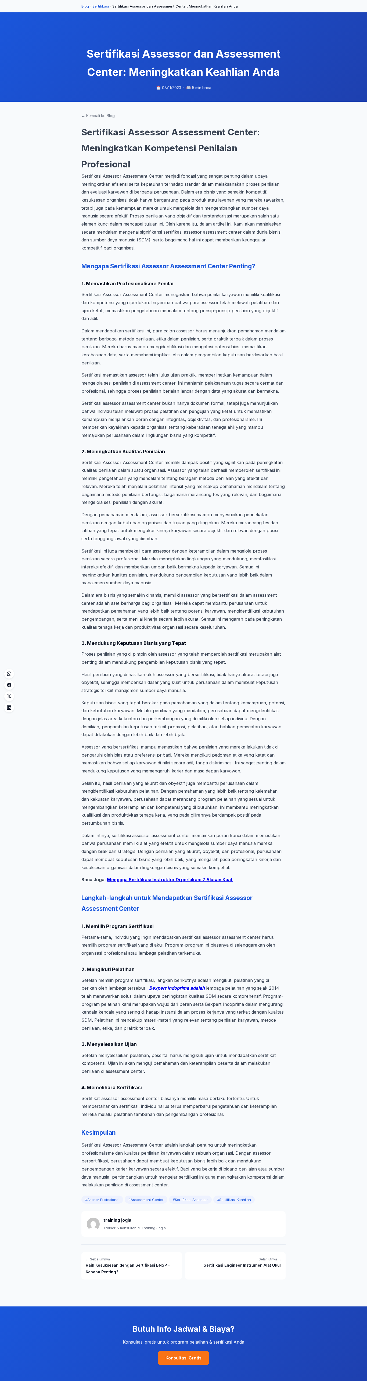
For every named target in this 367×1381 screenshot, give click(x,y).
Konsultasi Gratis (183, 1358)
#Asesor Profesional (102, 1199)
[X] (9, 696)
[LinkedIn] (9, 707)
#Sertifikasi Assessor (190, 1199)
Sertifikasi (100, 6)
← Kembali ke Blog (98, 115)
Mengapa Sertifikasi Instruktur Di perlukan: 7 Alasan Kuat (170, 879)
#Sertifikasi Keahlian (234, 1199)
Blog (85, 6)
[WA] (9, 674)
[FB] (9, 685)
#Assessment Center (146, 1199)
